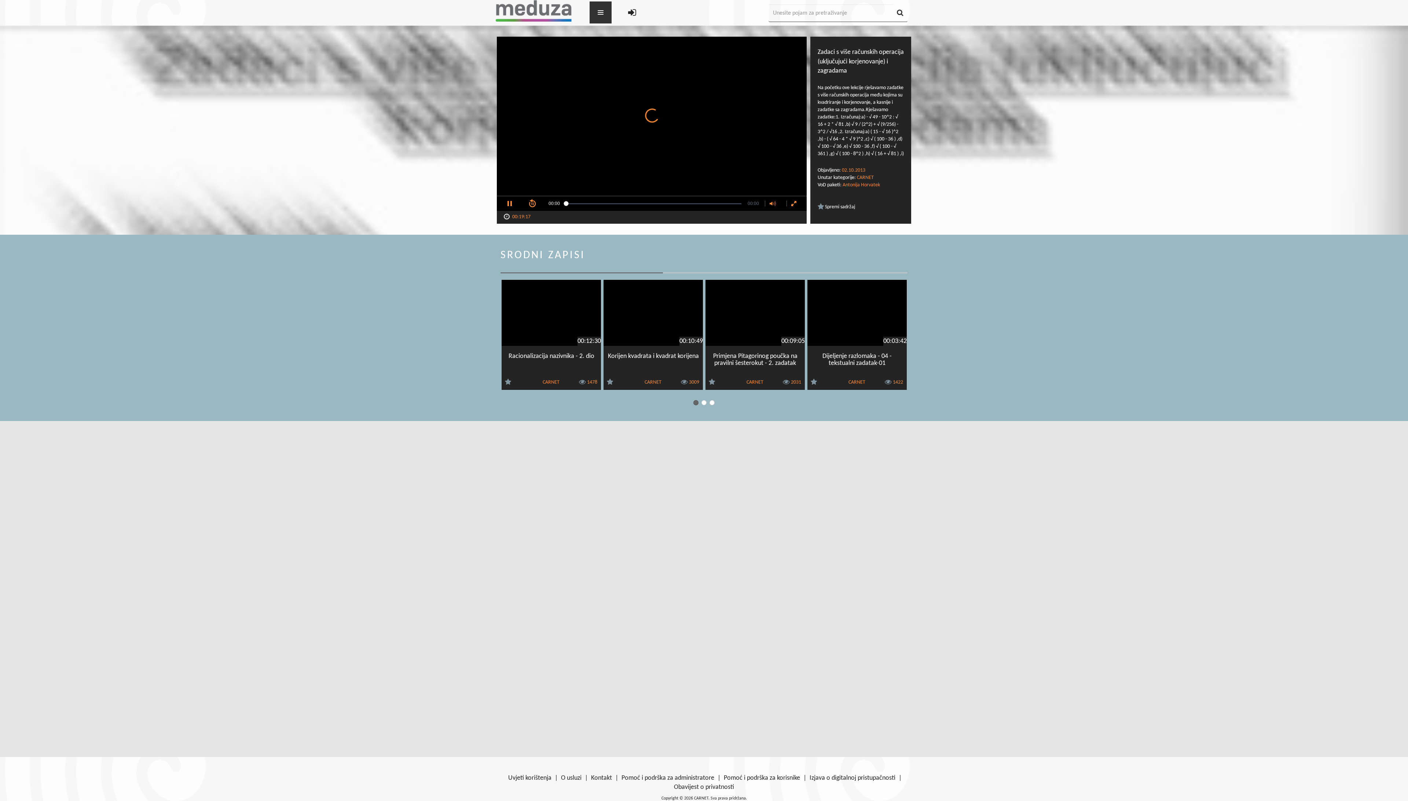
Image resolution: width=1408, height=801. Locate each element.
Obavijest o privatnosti (704, 787)
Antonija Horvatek (861, 185)
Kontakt (601, 778)
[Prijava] (632, 13)
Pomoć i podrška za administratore (668, 778)
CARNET (865, 177)
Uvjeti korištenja (529, 778)
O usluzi (571, 778)
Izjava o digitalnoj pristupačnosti (852, 778)
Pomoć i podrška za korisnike (762, 778)
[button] (510, 203)
